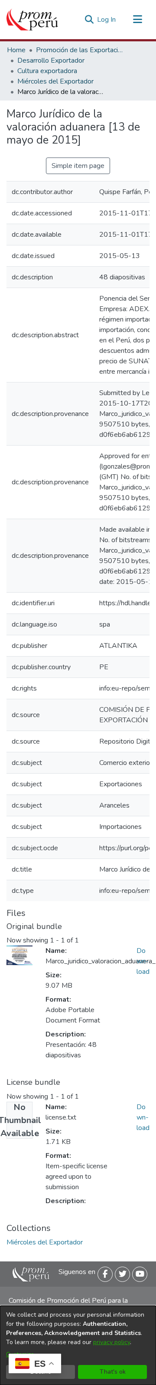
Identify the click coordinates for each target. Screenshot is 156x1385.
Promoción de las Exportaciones (79, 50)
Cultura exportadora (47, 71)
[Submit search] (89, 19)
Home (16, 50)
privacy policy (111, 1342)
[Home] (32, 19)
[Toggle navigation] (137, 19)
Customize (20, 1354)
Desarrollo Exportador (50, 60)
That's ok (113, 1372)
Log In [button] (107, 19)
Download (143, 961)
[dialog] (78, 1345)
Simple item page (78, 166)
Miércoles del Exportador (55, 81)
